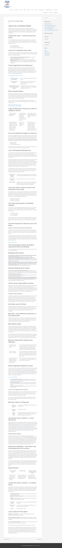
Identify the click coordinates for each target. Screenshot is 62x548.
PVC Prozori (56, 9)
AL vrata (21, 9)
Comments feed (47, 53)
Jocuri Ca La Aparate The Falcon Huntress (51, 30)
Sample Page (55, 12)
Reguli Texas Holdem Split (12, 242)
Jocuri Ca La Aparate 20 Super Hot (50, 25)
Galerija (24, 9)
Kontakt (28, 9)
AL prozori (11, 9)
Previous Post (6, 539)
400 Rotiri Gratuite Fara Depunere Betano (15, 105)
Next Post (40, 539)
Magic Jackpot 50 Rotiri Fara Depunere (14, 104)
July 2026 (46, 39)
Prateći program (41, 9)
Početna (36, 9)
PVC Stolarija (45, 12)
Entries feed (47, 51)
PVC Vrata (50, 12)
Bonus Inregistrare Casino (49, 28)
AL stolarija (16, 9)
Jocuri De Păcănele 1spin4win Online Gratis (15, 75)
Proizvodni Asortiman (48, 9)
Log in (46, 50)
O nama (32, 9)
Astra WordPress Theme (36, 545)
